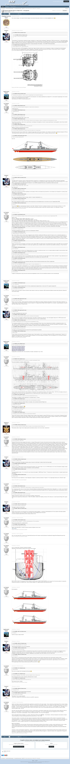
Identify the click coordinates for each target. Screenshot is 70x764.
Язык (33, 760)
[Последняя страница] (21, 14)
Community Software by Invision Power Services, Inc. (35, 762)
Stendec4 (21, 105)
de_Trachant (21, 32)
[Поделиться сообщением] (67, 16)
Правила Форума (13, 6)
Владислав (21, 439)
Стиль (36, 760)
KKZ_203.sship (14, 528)
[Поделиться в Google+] (5, 755)
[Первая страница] (2, 14)
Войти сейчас (51, 746)
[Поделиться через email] (6, 755)
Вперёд (19, 736)
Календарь (7, 6)
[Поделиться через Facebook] (2, 755)
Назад (4, 736)
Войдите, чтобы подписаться (57, 10)
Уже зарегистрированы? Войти (57, 1)
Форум (3, 6)
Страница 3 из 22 (24, 13)
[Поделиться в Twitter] (3, 755)
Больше (66, 8)
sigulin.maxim (22, 135)
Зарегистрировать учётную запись (18, 746)
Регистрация (66, 1)
